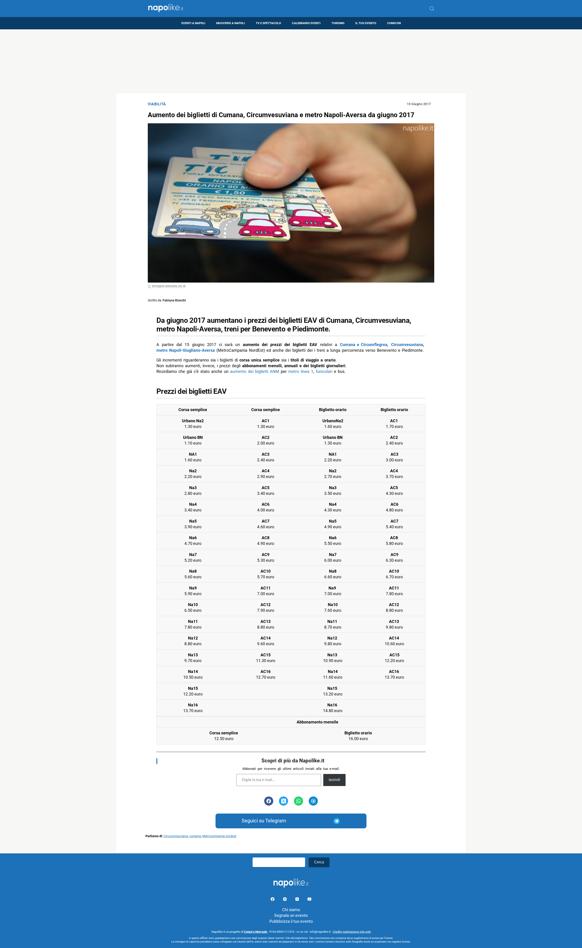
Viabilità (157, 104)
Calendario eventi (306, 23)
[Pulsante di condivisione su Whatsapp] (298, 801)
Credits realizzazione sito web (352, 931)
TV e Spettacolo (268, 23)
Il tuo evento (365, 23)
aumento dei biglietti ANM (254, 371)
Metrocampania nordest (219, 836)
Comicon (394, 23)
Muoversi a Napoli (230, 23)
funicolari (324, 371)
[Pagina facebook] (273, 899)
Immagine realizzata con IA (169, 286)
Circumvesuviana (407, 344)
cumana (195, 836)
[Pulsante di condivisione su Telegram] (313, 801)
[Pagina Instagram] (285, 899)
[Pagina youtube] (309, 899)
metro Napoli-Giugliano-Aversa (185, 350)
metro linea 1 (300, 371)
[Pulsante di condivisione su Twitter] (283, 801)
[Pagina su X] (297, 899)
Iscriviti (334, 780)
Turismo (337, 23)
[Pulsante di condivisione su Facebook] (268, 801)
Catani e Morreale (256, 931)
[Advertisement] (291, 61)
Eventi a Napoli (193, 23)
